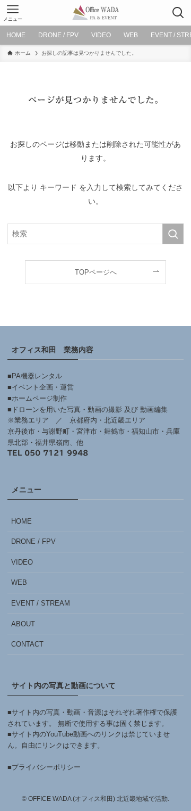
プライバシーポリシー (46, 767)
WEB (19, 582)
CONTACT (27, 644)
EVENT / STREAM (40, 603)
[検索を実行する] (173, 234)
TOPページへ (96, 272)
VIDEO (22, 562)
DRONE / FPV (33, 541)
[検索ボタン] (178, 13)
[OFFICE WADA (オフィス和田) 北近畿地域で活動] (95, 13)
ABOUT (23, 624)
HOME (21, 521)
